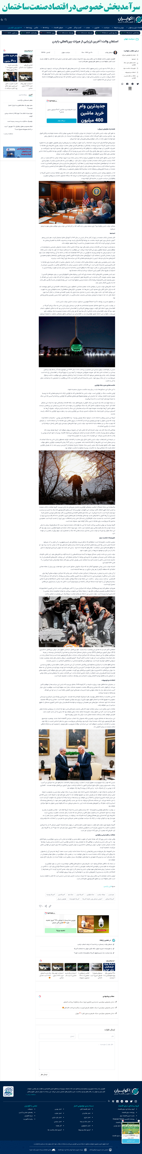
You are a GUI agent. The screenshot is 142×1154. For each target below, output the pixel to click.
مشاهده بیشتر (9, 134)
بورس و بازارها (119, 28)
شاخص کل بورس (52, 33)
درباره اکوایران (29, 1116)
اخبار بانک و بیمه (85, 1122)
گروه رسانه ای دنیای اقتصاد (126, 1109)
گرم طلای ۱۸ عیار (7, 33)
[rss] (109, 1102)
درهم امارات (93, 33)
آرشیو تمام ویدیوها (84, 1130)
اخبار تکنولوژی (85, 1126)
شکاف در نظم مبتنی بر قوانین (130, 77)
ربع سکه (130, 33)
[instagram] (136, 1102)
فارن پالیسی (108, 886)
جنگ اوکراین (90, 895)
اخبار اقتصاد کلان (85, 1109)
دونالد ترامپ (101, 895)
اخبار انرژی (87, 1117)
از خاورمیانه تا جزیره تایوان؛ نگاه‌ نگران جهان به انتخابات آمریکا (93, 949)
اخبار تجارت (58, 1113)
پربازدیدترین (23, 95)
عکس (36, 28)
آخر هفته (59, 1126)
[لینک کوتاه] (50, 906)
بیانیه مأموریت (28, 1119)
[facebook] (127, 84)
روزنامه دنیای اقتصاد (128, 1112)
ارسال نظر (44, 1074)
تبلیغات (30, 1109)
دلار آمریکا (27, 33)
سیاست (106, 28)
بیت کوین (74, 33)
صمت (88, 28)
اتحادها (134, 59)
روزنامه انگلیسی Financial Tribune (124, 1119)
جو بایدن (111, 895)
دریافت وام (61, 121)
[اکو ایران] (130, 20)
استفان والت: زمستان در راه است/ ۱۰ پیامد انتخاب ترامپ (95, 944)
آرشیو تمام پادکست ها (55, 1130)
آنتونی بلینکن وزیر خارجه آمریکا (92, 899)
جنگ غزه (70, 895)
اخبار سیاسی (58, 1122)
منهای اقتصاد (58, 28)
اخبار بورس (58, 1109)
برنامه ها (46, 28)
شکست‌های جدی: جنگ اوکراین (130, 64)
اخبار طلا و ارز (86, 1113)
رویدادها (29, 28)
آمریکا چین (61, 895)
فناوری (96, 28)
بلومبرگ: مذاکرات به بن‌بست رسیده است (19, 121)
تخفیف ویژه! (60, 931)
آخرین (30, 95)
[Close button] (139, 1121)
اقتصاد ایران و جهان (135, 28)
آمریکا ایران (80, 895)
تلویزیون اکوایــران (14, 28)
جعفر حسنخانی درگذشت (24, 100)
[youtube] (126, 1102)
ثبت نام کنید (131, 1141)
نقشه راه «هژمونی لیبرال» (129, 55)
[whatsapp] (122, 84)
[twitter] (138, 84)
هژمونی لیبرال (61, 899)
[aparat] (113, 1102)
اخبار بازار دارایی (57, 1117)
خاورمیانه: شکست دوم (129, 68)
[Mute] (82, 931)
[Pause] (79, 931)
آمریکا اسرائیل (109, 899)
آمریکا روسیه (51, 895)
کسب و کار (77, 28)
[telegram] (132, 84)
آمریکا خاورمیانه (74, 899)
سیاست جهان (129, 39)
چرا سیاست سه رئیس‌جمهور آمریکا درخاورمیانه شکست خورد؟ (93, 953)
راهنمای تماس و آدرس (26, 1112)
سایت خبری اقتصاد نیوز (127, 1116)
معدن (70, 28)
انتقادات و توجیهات (130, 72)
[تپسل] (47, 101)
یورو (113, 33)
